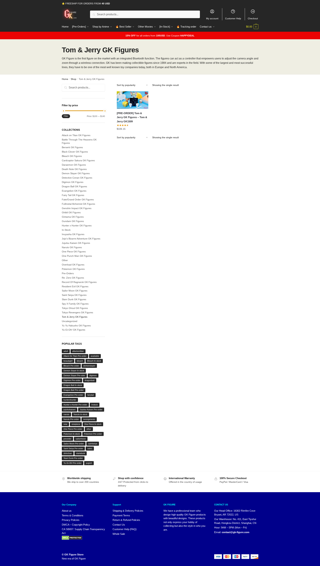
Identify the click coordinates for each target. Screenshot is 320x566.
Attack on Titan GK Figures (76, 135)
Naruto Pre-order (71, 419)
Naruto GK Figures (72, 247)
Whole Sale (119, 533)
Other (65, 260)
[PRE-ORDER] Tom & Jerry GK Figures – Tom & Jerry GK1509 (132, 117)
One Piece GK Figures (74, 251)
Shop (73, 79)
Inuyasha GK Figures (73, 234)
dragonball (90, 380)
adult (65, 351)
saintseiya (92, 443)
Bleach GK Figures (72, 156)
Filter (66, 116)
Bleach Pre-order (71, 366)
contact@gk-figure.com (235, 532)
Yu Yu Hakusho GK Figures (76, 325)
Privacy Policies (70, 520)
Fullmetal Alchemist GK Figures (78, 204)
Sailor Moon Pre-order (73, 443)
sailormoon (81, 439)
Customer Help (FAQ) (125, 529)
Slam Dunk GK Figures (74, 299)
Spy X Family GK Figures (75, 303)
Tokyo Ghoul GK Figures (75, 308)
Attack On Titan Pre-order (75, 356)
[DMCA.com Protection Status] (72, 538)
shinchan (67, 453)
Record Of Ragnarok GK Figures (79, 282)
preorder (67, 439)
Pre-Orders (68, 273)
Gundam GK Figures (73, 221)
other (89, 429)
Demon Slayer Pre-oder (74, 375)
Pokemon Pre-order (93, 434)
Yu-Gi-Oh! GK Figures (73, 329)
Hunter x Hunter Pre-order (75, 405)
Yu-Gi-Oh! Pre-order (72, 463)
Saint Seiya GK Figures (74, 295)
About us (67, 510)
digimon (93, 375)
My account (212, 18)
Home (65, 79)
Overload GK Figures (73, 264)
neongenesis (89, 419)
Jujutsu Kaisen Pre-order (91, 409)
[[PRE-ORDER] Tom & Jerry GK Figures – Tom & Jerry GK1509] (132, 100)
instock (94, 405)
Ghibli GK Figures (71, 212)
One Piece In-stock (92, 424)
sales (89, 448)
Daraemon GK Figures (74, 164)
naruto (66, 414)
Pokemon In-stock (71, 434)
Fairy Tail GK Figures (73, 195)
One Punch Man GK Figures (77, 256)
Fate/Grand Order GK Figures (78, 199)
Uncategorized (69, 321)
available (95, 356)
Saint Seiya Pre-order (73, 448)
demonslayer (89, 366)
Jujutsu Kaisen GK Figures (76, 243)
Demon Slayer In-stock (73, 371)
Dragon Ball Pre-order (73, 390)
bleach (80, 361)
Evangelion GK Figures (74, 190)
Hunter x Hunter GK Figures (77, 225)
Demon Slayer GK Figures (76, 173)
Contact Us (119, 524)
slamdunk (80, 453)
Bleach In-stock (94, 361)
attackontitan (78, 351)
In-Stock (66, 230)
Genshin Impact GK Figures (76, 208)
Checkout (253, 18)
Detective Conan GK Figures (77, 177)
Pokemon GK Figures (73, 269)
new (65, 424)
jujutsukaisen (69, 409)
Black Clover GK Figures (75, 151)
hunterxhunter (69, 400)
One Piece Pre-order (72, 429)
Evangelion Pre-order (73, 395)
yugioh (89, 463)
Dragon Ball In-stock (72, 385)
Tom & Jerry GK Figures (74, 316)
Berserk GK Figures (72, 147)
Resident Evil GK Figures (75, 286)
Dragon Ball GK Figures (74, 186)
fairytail (90, 395)
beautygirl (68, 361)
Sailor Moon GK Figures (74, 290)
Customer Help (233, 18)
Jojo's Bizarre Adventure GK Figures (81, 238)
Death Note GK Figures (74, 169)
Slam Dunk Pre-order (73, 458)
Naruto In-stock (80, 414)
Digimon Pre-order (71, 380)
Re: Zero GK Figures (73, 277)
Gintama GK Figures (73, 216)
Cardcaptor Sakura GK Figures (78, 160)
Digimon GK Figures (72, 182)
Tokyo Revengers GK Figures (77, 312)
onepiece (76, 424)
